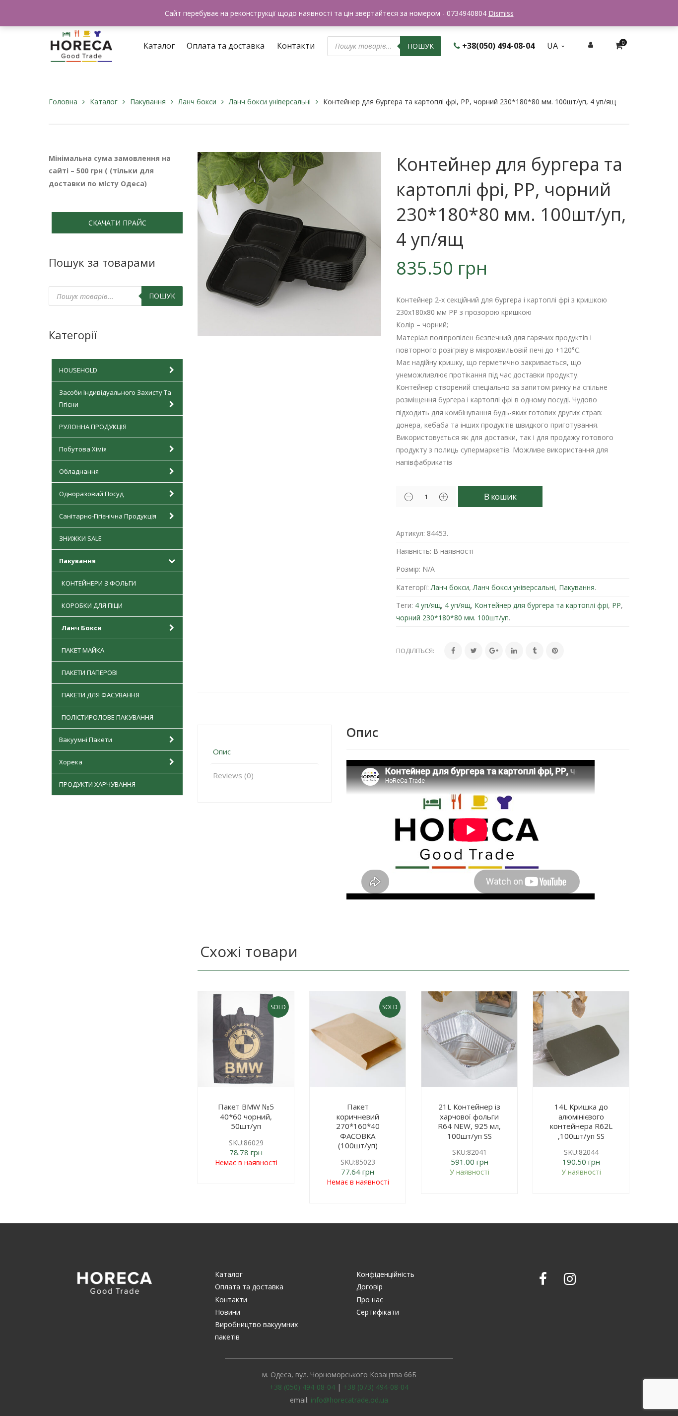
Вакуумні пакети (85, 739)
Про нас (369, 1299)
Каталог (104, 101)
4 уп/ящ (428, 605)
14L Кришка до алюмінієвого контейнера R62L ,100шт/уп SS (581, 1121)
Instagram (570, 1279)
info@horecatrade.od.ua (349, 1400)
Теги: (404, 605)
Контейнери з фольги (99, 583)
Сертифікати (377, 1312)
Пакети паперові (90, 672)
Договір (369, 1286)
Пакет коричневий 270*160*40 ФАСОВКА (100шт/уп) (358, 1126)
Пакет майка (83, 650)
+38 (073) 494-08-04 (375, 1387)
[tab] (264, 751)
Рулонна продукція (93, 426)
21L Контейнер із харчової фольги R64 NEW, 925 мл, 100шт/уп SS (469, 1121)
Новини (227, 1312)
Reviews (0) (233, 775)
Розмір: (408, 569)
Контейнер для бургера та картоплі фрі (541, 605)
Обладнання (79, 471)
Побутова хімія (83, 449)
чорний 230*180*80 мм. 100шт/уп (452, 617)
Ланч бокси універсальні (270, 101)
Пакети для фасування (100, 694)
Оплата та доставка (249, 1286)
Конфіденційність (385, 1274)
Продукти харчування (97, 784)
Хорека (70, 761)
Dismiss (501, 13)
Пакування (148, 101)
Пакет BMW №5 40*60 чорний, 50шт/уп (246, 1116)
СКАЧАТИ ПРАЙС (117, 222)
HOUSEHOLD (78, 370)
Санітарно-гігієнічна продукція (107, 516)
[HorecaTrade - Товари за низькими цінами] (81, 45)
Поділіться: (415, 650)
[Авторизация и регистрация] (590, 44)
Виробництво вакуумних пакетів (256, 1330)
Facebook (543, 1279)
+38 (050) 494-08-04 (302, 1387)
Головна (63, 101)
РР (616, 605)
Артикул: (410, 533)
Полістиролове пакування (107, 717)
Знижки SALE (80, 538)
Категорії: (412, 587)
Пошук (420, 46)
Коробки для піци (92, 605)
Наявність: (413, 551)
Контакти (231, 1299)
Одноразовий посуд (91, 493)
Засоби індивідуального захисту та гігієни (115, 398)
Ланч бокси (197, 101)
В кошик (500, 496)
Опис (222, 751)
